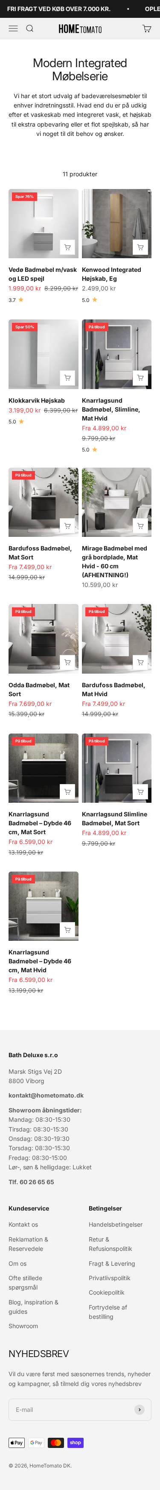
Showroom (23, 1325)
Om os (17, 1263)
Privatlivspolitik (110, 1277)
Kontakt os (23, 1224)
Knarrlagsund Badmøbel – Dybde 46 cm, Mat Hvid (40, 961)
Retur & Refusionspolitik (110, 1244)
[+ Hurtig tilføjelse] (67, 247)
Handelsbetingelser (116, 1224)
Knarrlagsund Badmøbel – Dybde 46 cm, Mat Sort (40, 822)
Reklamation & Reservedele (28, 1244)
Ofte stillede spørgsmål (25, 1282)
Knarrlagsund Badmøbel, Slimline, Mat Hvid (111, 409)
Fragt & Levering (112, 1263)
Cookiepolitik (107, 1292)
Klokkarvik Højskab (37, 400)
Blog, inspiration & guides (33, 1306)
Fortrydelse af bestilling (108, 1312)
